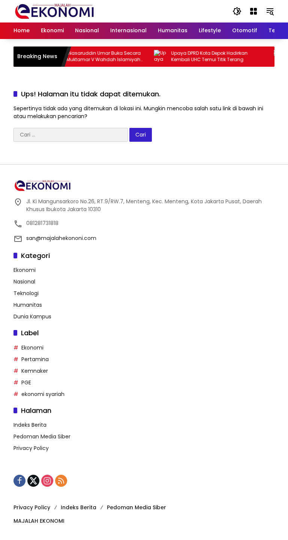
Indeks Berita (30, 425)
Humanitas (28, 305)
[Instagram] (47, 481)
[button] (237, 11)
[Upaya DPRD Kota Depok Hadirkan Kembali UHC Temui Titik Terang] (156, 56)
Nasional (24, 281)
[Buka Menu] (253, 11)
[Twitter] (33, 481)
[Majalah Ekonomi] (54, 11)
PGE (26, 382)
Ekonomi (25, 270)
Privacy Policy (31, 448)
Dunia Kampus (32, 316)
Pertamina (35, 359)
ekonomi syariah (42, 394)
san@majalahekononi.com (61, 238)
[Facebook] (20, 481)
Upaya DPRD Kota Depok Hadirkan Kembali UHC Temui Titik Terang (204, 56)
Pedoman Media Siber (42, 436)
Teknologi (26, 293)
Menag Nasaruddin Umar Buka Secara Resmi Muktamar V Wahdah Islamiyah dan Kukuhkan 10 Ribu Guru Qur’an (91, 56)
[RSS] (61, 481)
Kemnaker (34, 371)
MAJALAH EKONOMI (39, 521)
